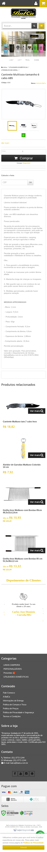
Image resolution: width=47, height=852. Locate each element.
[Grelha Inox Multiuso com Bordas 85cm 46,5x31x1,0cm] (23, 502)
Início (5, 67)
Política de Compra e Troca (14, 704)
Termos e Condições (12, 716)
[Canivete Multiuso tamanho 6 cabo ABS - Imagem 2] (23, 126)
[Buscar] (34, 26)
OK (30, 182)
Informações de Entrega (13, 700)
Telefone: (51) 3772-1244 (13, 758)
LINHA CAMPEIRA (12, 665)
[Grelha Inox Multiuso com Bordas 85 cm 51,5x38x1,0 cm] (23, 551)
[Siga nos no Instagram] (26, 773)
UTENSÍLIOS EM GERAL (9, 70)
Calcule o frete (7, 175)
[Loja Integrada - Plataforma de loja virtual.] (23, 830)
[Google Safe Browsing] (26, 813)
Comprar (26, 158)
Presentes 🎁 (9, 673)
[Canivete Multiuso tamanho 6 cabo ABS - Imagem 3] (34, 126)
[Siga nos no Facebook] (14, 773)
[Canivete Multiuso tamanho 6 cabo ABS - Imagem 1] (12, 126)
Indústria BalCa (41, 83)
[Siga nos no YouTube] (20, 773)
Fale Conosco (9, 693)
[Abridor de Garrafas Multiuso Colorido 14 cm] (23, 455)
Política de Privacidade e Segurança (18, 712)
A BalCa (6, 697)
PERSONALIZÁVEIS (13, 669)
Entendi (23, 847)
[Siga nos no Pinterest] (32, 773)
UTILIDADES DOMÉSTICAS (18, 67)
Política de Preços (11, 708)
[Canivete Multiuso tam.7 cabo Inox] (23, 411)
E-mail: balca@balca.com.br (15, 763)
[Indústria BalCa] (23, 14)
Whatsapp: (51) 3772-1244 (14, 760)
